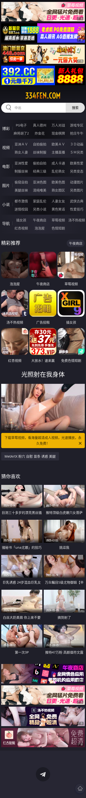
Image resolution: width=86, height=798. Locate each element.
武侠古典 (76, 201)
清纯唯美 (39, 190)
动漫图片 (76, 182)
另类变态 (76, 171)
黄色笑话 (58, 209)
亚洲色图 (39, 182)
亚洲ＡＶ (21, 144)
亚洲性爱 (21, 163)
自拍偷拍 (39, 144)
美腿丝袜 (21, 190)
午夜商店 (39, 220)
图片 (6, 185)
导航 (6, 223)
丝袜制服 (39, 152)
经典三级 (39, 171)
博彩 (6, 128)
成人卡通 (58, 163)
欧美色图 (58, 182)
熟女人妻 (21, 152)
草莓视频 (58, 220)
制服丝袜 (21, 171)
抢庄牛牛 (76, 133)
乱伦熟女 (58, 171)
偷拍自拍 (39, 163)
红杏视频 (21, 228)
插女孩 (21, 220)
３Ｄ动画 (76, 144)
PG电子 (21, 125)
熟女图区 (58, 190)
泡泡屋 (40, 228)
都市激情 (21, 201)
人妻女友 (58, 201)
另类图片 (76, 190)
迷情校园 (21, 209)
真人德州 (39, 125)
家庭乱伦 (39, 201)
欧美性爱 (76, 163)
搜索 (75, 107)
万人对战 (58, 125)
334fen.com (43, 95)
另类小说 (39, 209)
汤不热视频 (76, 220)
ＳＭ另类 (76, 152)
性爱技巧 (76, 209)
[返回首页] (80, 788)
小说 (6, 204)
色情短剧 (58, 228)
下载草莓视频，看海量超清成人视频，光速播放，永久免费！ (43, 440)
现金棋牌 (58, 133)
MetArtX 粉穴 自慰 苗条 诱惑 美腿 (30, 456)
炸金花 (40, 133)
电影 (6, 166)
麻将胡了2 (21, 133)
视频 (6, 147)
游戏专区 (76, 125)
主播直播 (58, 152)
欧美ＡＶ (58, 144)
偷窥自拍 (21, 182)
